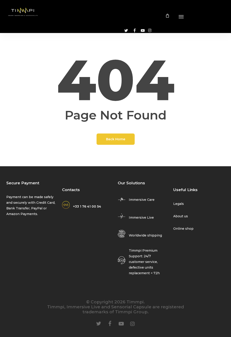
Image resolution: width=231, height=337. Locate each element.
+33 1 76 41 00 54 (87, 206)
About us (180, 216)
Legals (178, 204)
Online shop (183, 229)
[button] (181, 16)
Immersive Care (142, 200)
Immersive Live (141, 217)
